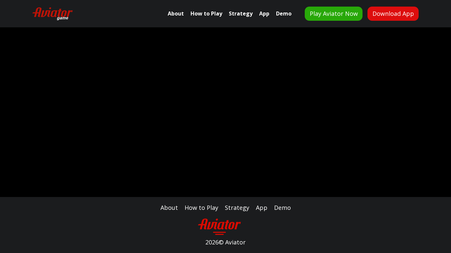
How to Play (206, 13)
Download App (393, 13)
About (176, 13)
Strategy (241, 13)
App (264, 13)
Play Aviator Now (334, 13)
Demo (284, 13)
